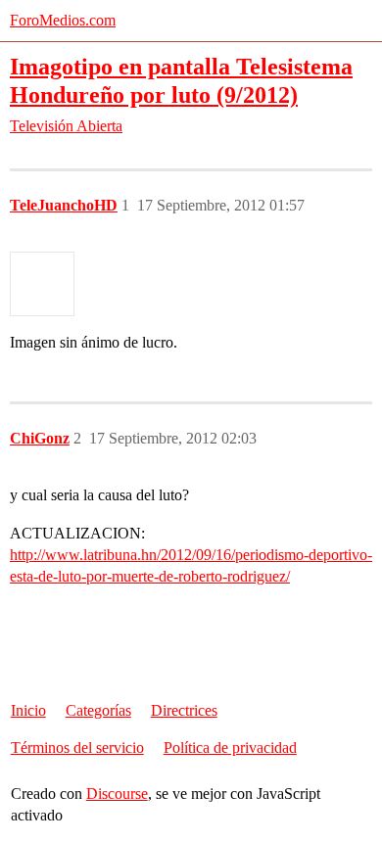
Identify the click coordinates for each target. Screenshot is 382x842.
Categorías (98, 710)
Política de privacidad (230, 747)
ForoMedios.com (63, 20)
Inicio (28, 710)
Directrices (184, 710)
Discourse (117, 793)
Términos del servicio (77, 747)
